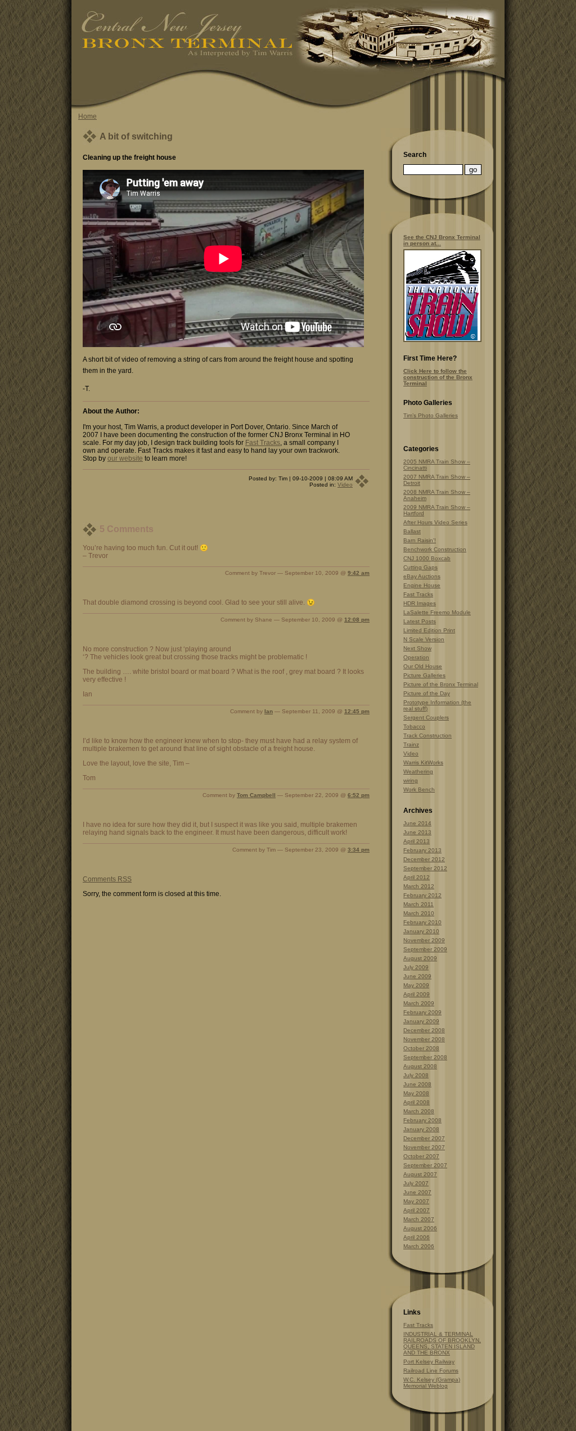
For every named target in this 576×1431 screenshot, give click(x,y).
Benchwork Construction (434, 549)
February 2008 (422, 1120)
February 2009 (422, 1012)
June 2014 (417, 823)
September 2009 (425, 949)
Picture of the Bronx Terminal (440, 684)
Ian (268, 711)
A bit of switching (136, 136)
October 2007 (421, 1156)
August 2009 (420, 958)
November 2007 (424, 1147)
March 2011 (418, 904)
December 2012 (424, 859)
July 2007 (416, 1183)
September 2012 (425, 868)
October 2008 (421, 1048)
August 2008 (420, 1066)
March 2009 (418, 1003)
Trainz (411, 744)
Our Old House (422, 666)
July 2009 (416, 967)
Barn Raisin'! (419, 540)
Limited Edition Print (429, 630)
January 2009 (421, 1021)
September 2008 (425, 1057)
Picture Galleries (424, 675)
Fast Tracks (262, 443)
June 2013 (417, 832)
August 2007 (420, 1174)
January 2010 (421, 931)
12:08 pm (357, 619)
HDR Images (419, 603)
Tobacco (414, 726)
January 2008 (421, 1129)
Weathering (418, 771)
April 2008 (416, 1102)
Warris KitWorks (423, 762)
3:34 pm (359, 850)
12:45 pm (357, 711)
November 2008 (424, 1039)
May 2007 (416, 1201)
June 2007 (417, 1192)
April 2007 (416, 1210)
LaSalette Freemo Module (437, 612)
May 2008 (416, 1093)
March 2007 (418, 1219)
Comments (107, 879)
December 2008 (424, 1030)
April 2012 (416, 877)
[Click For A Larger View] (442, 340)
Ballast (412, 531)
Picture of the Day (426, 693)
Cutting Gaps (420, 567)
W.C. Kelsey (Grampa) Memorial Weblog (431, 1382)
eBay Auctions (421, 576)
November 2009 (424, 940)
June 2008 (417, 1084)
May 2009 (416, 985)
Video (345, 485)
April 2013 (416, 841)
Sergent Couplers (426, 717)
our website (125, 458)
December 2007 (424, 1138)
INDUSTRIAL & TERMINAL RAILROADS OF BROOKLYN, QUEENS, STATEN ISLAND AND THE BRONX (442, 1343)
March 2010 (418, 913)
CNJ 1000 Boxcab (427, 558)
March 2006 (418, 1246)
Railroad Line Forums (430, 1370)
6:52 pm (359, 795)
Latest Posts (419, 621)
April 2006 (416, 1237)
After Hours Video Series (435, 522)
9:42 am (359, 573)
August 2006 (420, 1228)
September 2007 (425, 1165)
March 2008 (418, 1111)
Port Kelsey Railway (428, 1361)
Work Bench (419, 789)
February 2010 (422, 922)
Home (87, 116)
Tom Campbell (256, 795)
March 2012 (418, 886)
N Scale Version (423, 639)
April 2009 (416, 994)
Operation (416, 657)
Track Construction (427, 735)
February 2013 (422, 850)
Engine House (421, 585)
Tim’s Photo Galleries (430, 415)
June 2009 (417, 976)
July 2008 (416, 1075)
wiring (410, 780)
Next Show (417, 648)
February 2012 (422, 895)
